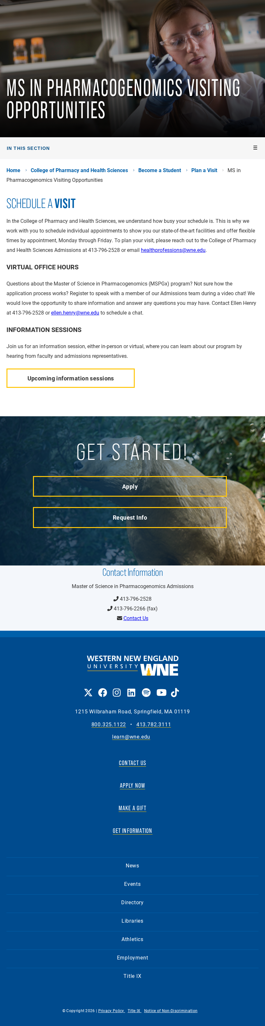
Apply (130, 486)
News (132, 865)
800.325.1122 (108, 724)
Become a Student (159, 170)
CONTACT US (132, 762)
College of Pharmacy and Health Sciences (79, 170)
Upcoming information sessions (70, 378)
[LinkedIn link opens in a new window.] (131, 688)
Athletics (132, 939)
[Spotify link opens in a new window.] (146, 688)
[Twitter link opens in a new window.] (88, 688)
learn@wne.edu (131, 737)
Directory (132, 902)
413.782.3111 (153, 724)
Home (13, 170)
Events (132, 883)
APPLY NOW (132, 785)
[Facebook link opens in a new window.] (102, 688)
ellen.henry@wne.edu (75, 312)
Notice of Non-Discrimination (170, 1010)
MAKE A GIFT (132, 808)
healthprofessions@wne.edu (173, 249)
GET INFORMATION (133, 830)
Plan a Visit (204, 170)
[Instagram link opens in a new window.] (117, 688)
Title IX (132, 975)
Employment (132, 957)
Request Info (130, 517)
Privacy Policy (111, 1010)
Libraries (132, 920)
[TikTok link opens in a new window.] (175, 688)
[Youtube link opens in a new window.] (160, 688)
